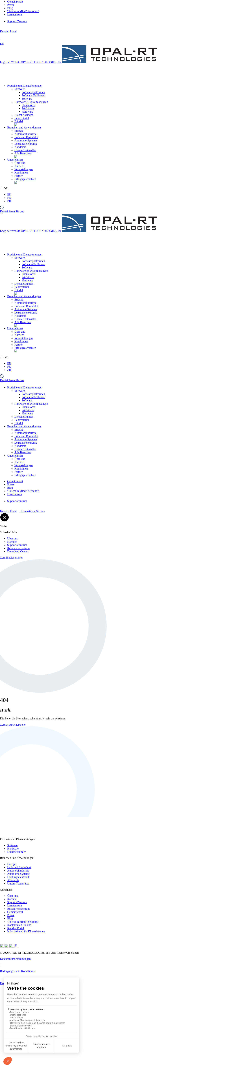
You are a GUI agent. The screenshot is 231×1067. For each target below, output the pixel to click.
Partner (18, 175)
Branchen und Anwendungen (24, 127)
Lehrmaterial (21, 118)
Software (19, 88)
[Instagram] (7, 946)
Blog (10, 918)
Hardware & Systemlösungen (31, 101)
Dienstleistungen (23, 114)
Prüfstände (28, 108)
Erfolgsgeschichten (25, 179)
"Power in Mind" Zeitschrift (23, 921)
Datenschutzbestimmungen (15, 958)
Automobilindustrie (25, 133)
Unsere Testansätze (25, 150)
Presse (10, 915)
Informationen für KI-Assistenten (26, 931)
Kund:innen (21, 172)
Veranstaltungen (23, 169)
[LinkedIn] (2, 946)
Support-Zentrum (17, 544)
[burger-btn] (1, 213)
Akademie (20, 146)
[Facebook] (16, 946)
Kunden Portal (15, 928)
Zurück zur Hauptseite (12, 724)
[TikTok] (23, 946)
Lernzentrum (14, 905)
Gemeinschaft (15, 911)
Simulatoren (28, 105)
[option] (119, 194)
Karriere (19, 166)
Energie (18, 130)
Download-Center (17, 551)
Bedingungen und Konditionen (17, 971)
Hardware (27, 111)
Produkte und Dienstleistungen (24, 85)
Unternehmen (15, 159)
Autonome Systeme (25, 140)
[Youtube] (12, 946)
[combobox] (115, 43)
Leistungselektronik (25, 143)
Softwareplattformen (33, 92)
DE (2, 43)
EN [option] (9, 194)
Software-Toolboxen (33, 95)
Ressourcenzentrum (18, 548)
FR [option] (9, 197)
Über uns (19, 162)
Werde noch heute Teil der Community (58, 1059)
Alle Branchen (22, 153)
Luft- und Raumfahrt (26, 137)
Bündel (18, 121)
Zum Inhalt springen (11, 557)
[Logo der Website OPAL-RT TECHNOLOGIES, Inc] (47, 833)
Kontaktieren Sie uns (12, 211)
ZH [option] (9, 201)
